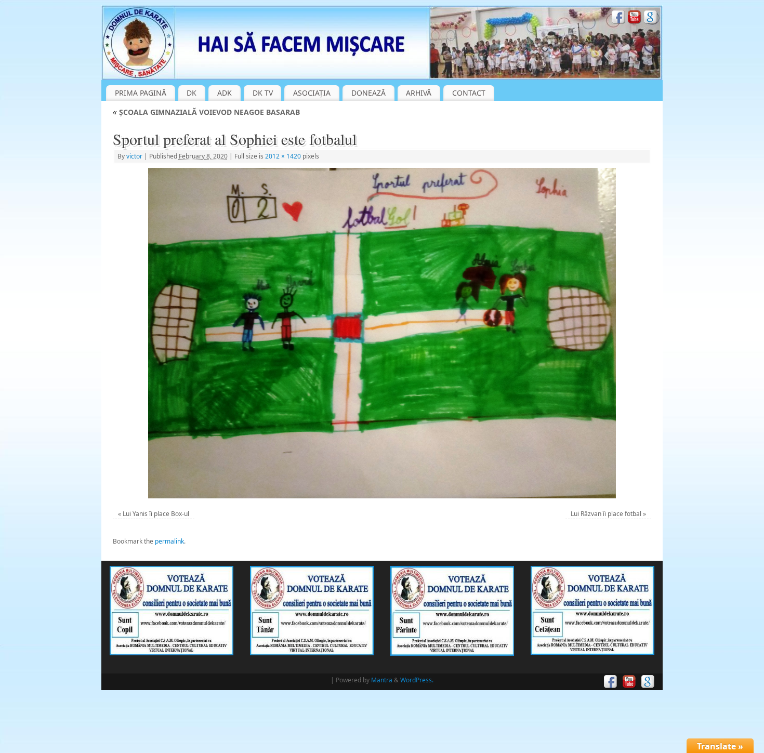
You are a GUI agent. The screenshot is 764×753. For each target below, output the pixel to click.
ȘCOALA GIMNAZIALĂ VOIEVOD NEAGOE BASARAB (206, 112)
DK (191, 93)
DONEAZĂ (368, 93)
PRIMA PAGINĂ (140, 93)
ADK (224, 93)
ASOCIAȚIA (312, 93)
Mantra (381, 680)
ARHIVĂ (418, 93)
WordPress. (416, 680)
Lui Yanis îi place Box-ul (156, 513)
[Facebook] (618, 18)
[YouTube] (634, 18)
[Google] (650, 18)
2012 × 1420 (283, 156)
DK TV (263, 93)
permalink (169, 541)
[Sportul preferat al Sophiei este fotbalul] (382, 333)
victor (134, 156)
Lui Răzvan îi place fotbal (606, 513)
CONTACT (468, 93)
